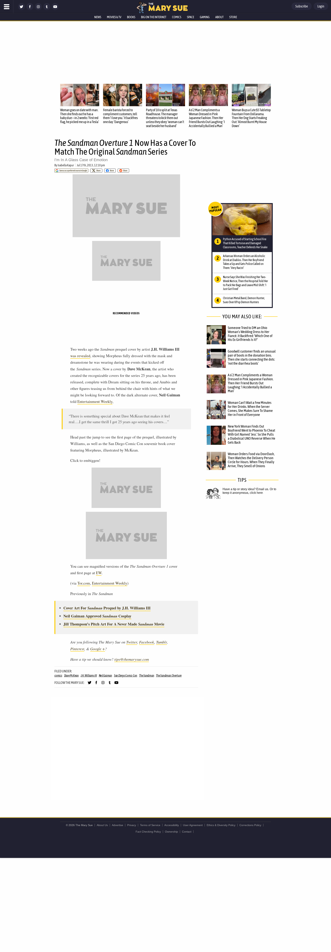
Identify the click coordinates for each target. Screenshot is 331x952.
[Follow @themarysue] (21, 9)
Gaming (205, 17)
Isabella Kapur (66, 165)
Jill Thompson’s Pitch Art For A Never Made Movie (113, 624)
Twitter (131, 641)
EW (99, 572)
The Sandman (146, 675)
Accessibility (171, 825)
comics (58, 675)
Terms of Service (150, 825)
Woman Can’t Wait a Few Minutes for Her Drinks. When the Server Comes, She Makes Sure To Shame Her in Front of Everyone (250, 408)
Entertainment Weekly (94, 401)
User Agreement (193, 825)
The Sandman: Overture (169, 675)
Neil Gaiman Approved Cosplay (97, 616)
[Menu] (6, 6)
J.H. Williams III (89, 675)
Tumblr (161, 641)
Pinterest (77, 648)
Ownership (171, 831)
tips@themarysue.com (131, 659)
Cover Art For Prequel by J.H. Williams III (107, 608)
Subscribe (301, 6)
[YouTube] (55, 9)
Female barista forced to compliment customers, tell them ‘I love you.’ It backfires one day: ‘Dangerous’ (120, 116)
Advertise (117, 825)
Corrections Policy (250, 825)
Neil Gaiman (105, 675)
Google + (97, 648)
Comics (176, 17)
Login (320, 6)
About (219, 17)
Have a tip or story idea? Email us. (246, 489)
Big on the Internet (153, 17)
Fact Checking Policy (148, 831)
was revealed (80, 355)
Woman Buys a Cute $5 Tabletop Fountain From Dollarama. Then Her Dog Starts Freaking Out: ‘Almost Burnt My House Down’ (251, 118)
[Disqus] (127, 748)
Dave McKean (71, 675)
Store (233, 17)
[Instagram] (38, 9)
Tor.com (83, 583)
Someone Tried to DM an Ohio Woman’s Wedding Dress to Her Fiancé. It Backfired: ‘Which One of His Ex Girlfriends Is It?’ (250, 334)
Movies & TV (114, 17)
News (97, 17)
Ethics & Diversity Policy (221, 825)
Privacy (131, 825)
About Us (102, 825)
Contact (186, 831)
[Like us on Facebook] (29, 9)
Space (190, 17)
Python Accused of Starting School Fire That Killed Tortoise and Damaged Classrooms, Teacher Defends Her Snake (245, 243)
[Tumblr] (46, 9)
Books (131, 17)
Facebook (146, 641)
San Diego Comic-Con (125, 675)
